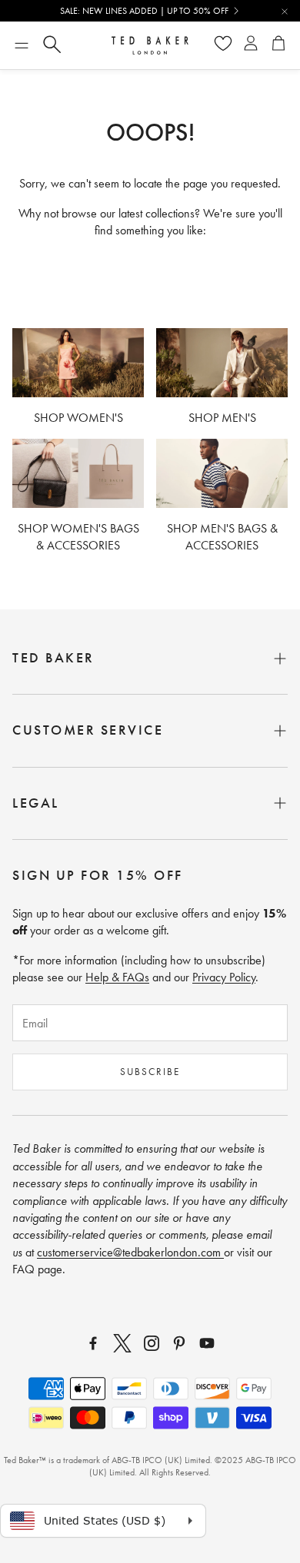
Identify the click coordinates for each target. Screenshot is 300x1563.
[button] (21, 45)
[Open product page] (78, 362)
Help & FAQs (117, 977)
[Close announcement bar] (284, 11)
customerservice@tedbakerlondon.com (130, 1252)
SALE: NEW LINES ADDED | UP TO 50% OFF (144, 10)
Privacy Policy (223, 977)
